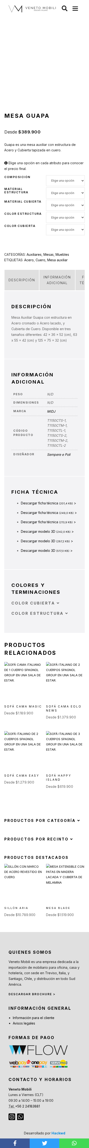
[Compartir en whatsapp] (74, 1143)
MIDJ (51, 411)
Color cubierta (19, 226)
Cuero (40, 260)
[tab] (21, 280)
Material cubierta (23, 201)
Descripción (22, 280)
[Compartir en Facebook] (15, 1143)
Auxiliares (34, 254)
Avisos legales (24, 1023)
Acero (29, 260)
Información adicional (57, 280)
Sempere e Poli (58, 454)
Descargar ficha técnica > (48, 503)
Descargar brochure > (32, 994)
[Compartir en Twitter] (44, 1143)
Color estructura (23, 213)
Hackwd (58, 1133)
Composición (17, 177)
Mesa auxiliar (57, 260)
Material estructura (16, 190)
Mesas (48, 254)
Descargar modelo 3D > (47, 531)
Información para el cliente (33, 1018)
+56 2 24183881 (27, 1106)
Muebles (62, 254)
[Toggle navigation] (75, 9)
